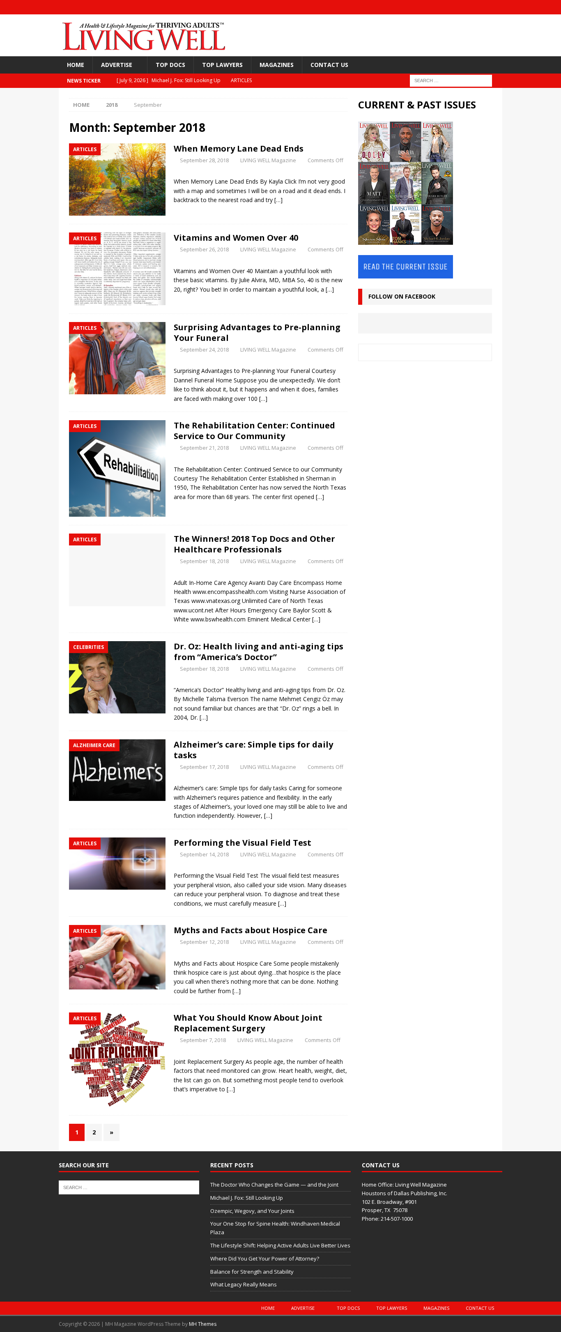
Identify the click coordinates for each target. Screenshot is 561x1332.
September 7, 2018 (203, 1040)
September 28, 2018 (204, 160)
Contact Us (329, 65)
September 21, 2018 (204, 447)
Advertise (116, 65)
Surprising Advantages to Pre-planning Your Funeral (257, 332)
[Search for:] (451, 80)
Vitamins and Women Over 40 (236, 237)
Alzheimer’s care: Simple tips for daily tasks (253, 750)
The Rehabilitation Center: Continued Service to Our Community (254, 431)
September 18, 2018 (204, 561)
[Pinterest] (495, 7)
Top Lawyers (222, 65)
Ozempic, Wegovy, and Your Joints (252, 1211)
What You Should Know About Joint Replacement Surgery (248, 1023)
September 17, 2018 (204, 767)
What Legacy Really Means (243, 1284)
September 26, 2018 (204, 249)
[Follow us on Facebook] (447, 7)
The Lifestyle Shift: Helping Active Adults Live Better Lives (280, 1245)
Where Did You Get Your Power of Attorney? (264, 1258)
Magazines (277, 65)
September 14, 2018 (204, 854)
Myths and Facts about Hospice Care (250, 930)
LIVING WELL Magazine (268, 160)
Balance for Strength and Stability (252, 1271)
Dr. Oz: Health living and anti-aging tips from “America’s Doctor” (258, 652)
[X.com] (479, 7)
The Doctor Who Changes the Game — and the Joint (274, 1184)
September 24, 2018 (204, 349)
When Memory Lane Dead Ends (238, 148)
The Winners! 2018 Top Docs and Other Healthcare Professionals (254, 544)
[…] (278, 200)
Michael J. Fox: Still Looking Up (246, 1197)
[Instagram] (463, 7)
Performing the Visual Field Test (242, 842)
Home (75, 65)
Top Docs (170, 65)
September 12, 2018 (204, 942)
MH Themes (202, 1323)
